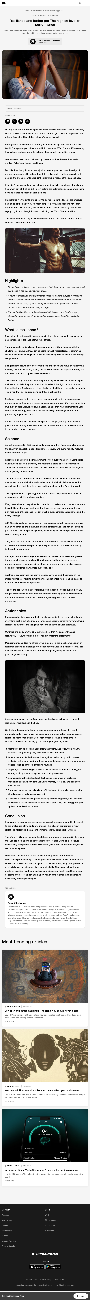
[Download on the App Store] (37, 1266)
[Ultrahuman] (4, 3)
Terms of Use (59, 1279)
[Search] (79, 3)
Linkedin (50, 1231)
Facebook (51, 1225)
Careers (5, 1225)
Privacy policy (45, 1279)
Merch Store (7, 1220)
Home (27, 11)
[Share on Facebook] (20, 121)
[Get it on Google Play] (53, 1266)
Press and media (8, 1246)
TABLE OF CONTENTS (15, 108)
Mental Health (36, 11)
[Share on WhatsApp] (27, 121)
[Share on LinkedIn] (7, 121)
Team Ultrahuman (53, 41)
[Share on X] (14, 121)
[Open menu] (85, 3)
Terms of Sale (31, 1279)
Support (5, 1236)
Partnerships (7, 1231)
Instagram (52, 1220)
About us (5, 1215)
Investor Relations (9, 1241)
